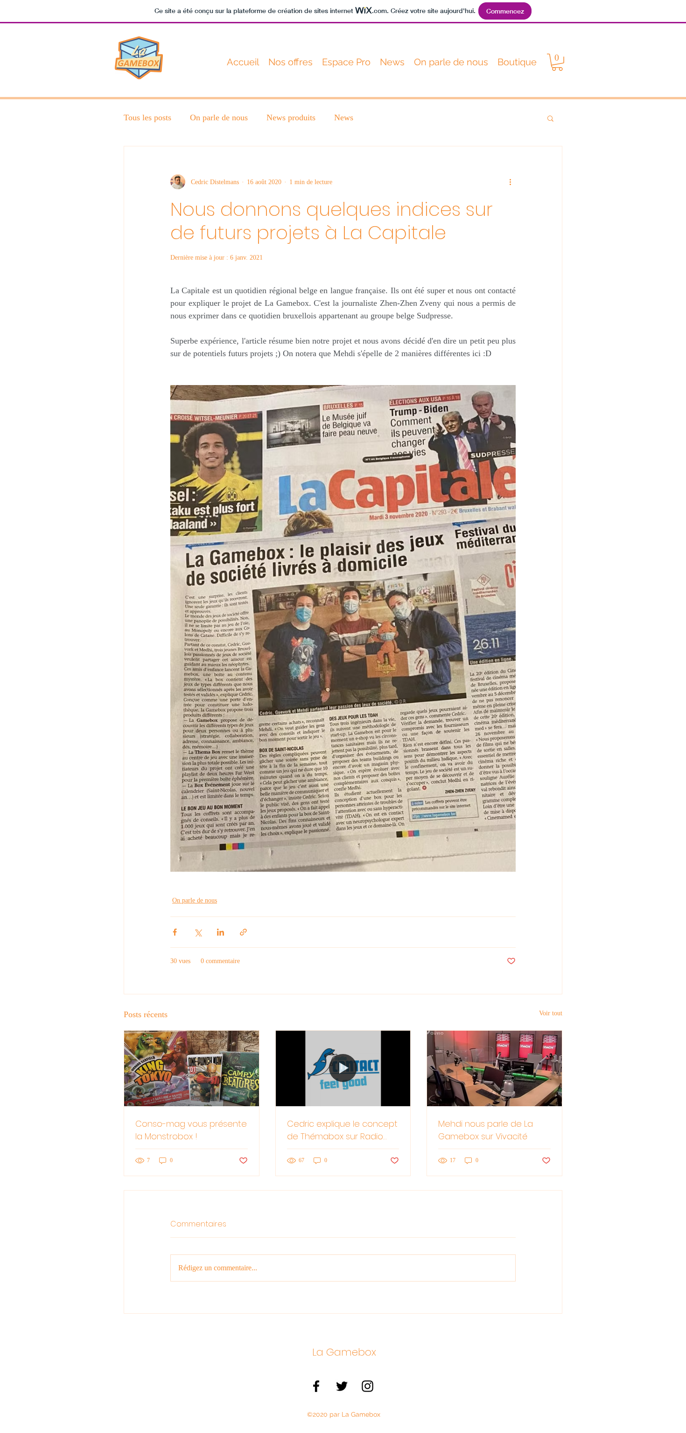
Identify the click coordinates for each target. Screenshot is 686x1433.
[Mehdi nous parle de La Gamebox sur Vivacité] (494, 1068)
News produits (290, 117)
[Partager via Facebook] (174, 932)
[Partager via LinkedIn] (220, 932)
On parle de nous (219, 117)
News (343, 117)
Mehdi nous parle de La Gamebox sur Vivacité (485, 1130)
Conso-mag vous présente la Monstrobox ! (191, 1130)
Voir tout (550, 1013)
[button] (290, 62)
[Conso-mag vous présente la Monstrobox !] (191, 1068)
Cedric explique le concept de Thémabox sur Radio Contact (342, 1130)
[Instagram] (367, 1386)
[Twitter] (342, 1386)
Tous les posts (147, 117)
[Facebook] (316, 1386)
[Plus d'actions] (510, 181)
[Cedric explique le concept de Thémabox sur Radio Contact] (343, 1068)
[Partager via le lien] (243, 932)
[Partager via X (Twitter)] (197, 932)
